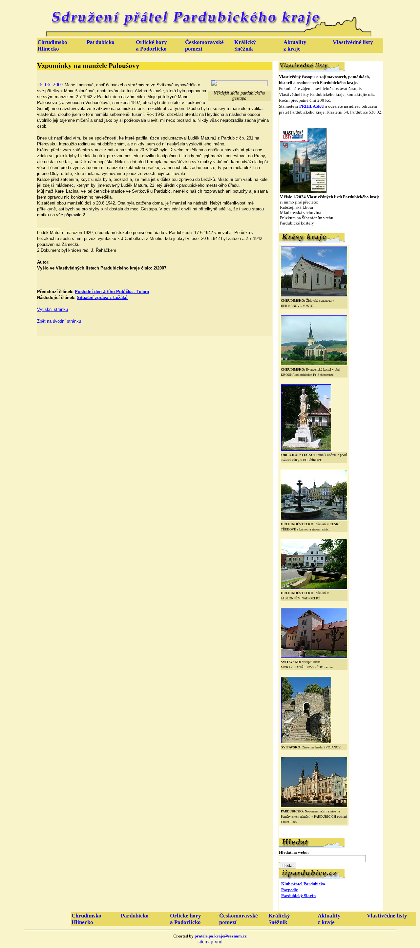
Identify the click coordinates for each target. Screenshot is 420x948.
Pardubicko (101, 42)
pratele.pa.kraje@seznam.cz (221, 936)
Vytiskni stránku (52, 309)
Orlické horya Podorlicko (151, 45)
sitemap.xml (210, 941)
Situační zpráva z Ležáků (102, 297)
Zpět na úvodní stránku (59, 321)
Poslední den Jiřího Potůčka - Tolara (112, 291)
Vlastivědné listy (353, 42)
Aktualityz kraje (295, 45)
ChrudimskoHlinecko (52, 45)
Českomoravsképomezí (204, 45)
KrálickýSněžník (245, 45)
